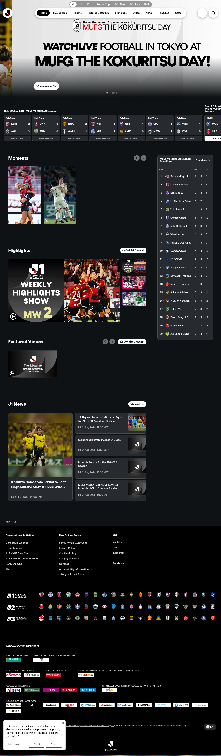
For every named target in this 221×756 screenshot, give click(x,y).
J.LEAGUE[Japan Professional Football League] (90, 725)
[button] (202, 13)
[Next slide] (143, 158)
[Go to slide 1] (104, 92)
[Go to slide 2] (110, 93)
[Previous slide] (137, 158)
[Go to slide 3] (116, 92)
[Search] (213, 13)
